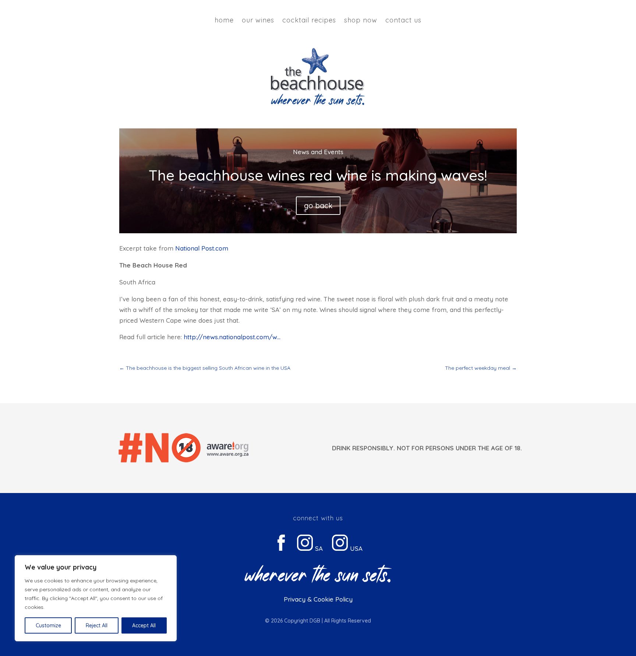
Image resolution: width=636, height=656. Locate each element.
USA (355, 548)
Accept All (144, 625)
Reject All (96, 625)
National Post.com (201, 248)
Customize (48, 625)
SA (318, 548)
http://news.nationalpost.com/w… (232, 337)
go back (318, 205)
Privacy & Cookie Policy (318, 599)
